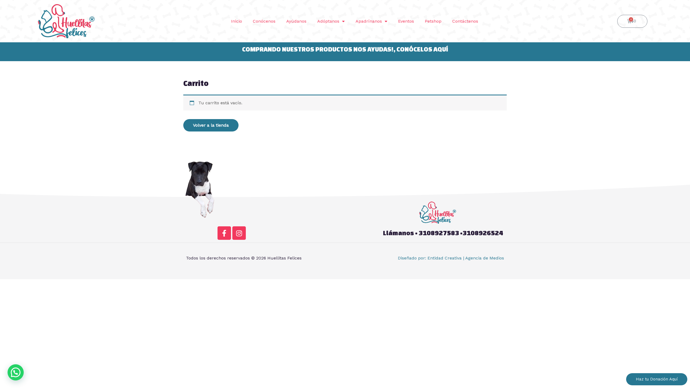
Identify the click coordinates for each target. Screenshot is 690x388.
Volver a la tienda (211, 125)
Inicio (236, 21)
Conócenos (264, 21)
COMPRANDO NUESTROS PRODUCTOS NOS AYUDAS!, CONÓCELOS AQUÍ (345, 49)
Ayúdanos (296, 21)
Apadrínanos (369, 21)
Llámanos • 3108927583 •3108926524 (443, 233)
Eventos (406, 21)
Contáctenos (465, 21)
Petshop (433, 21)
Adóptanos (328, 21)
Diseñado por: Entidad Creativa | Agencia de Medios (451, 258)
